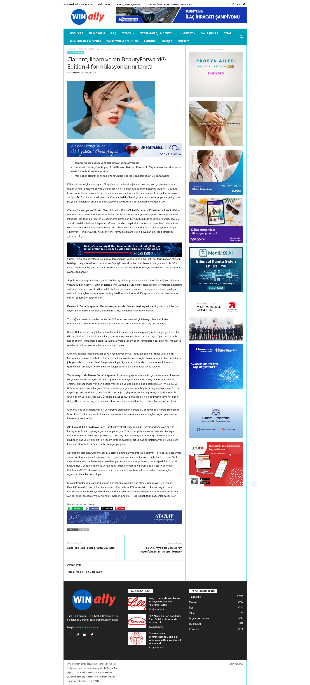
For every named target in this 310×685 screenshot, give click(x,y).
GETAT (227, 33)
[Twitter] (244, 4)
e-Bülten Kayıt (106, 4)
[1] (164, 323)
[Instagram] (233, 4)
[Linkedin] (238, 4)
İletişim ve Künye (153, 4)
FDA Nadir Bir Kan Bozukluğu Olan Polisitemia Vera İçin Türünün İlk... (165, 619)
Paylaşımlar (209, 33)
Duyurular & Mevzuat (85, 41)
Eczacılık (127, 33)
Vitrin (191, 613)
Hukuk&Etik (187, 33)
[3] (111, 435)
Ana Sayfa (71, 49)
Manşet (167, 41)
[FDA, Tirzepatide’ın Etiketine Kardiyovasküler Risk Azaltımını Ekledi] (137, 603)
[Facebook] (227, 4)
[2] (173, 388)
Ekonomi (150, 41)
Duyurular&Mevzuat (199, 618)
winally (76, 72)
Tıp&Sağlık (195, 597)
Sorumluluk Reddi (181, 4)
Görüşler (76, 33)
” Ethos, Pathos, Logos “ (129, 4)
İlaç (113, 33)
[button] (241, 37)
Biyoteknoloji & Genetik (156, 33)
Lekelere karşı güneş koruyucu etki (91, 547)
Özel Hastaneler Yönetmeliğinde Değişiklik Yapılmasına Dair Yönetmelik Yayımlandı (165, 638)
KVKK (166, 4)
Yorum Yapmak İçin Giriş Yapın (84, 571)
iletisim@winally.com (87, 627)
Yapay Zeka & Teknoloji (122, 41)
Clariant (84, 530)
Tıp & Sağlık (97, 33)
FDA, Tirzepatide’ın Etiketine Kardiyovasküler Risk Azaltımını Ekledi (164, 601)
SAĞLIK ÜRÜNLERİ (86, 49)
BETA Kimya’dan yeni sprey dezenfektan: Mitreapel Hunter (161, 549)
